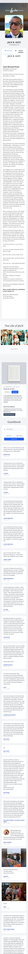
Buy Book (15, 392)
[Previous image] (3, 892)
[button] (14, 857)
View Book (7, 392)
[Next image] (25, 892)
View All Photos (14, 349)
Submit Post (14, 439)
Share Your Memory (9, 414)
